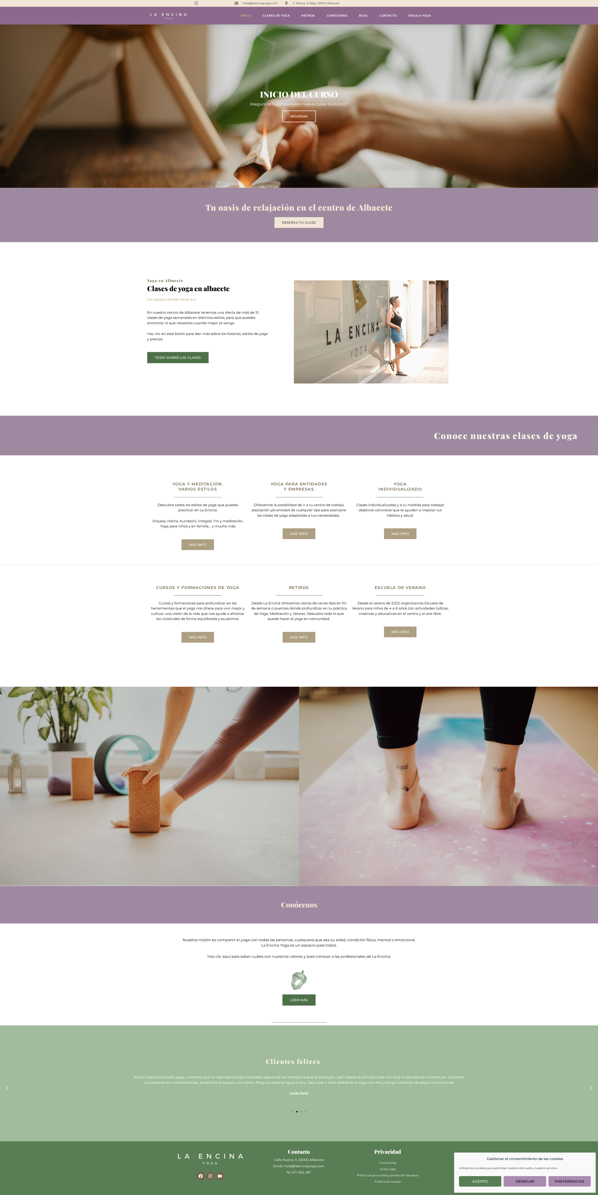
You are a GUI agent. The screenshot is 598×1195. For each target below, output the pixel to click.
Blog (363, 15)
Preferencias (569, 1181)
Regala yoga (420, 15)
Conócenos (337, 15)
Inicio (246, 15)
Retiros (308, 15)
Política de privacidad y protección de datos (387, 1175)
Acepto (480, 1181)
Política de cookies (388, 1181)
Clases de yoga (276, 15)
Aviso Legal (388, 1169)
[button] (7, 1088)
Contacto (388, 15)
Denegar (525, 1181)
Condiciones (387, 1162)
